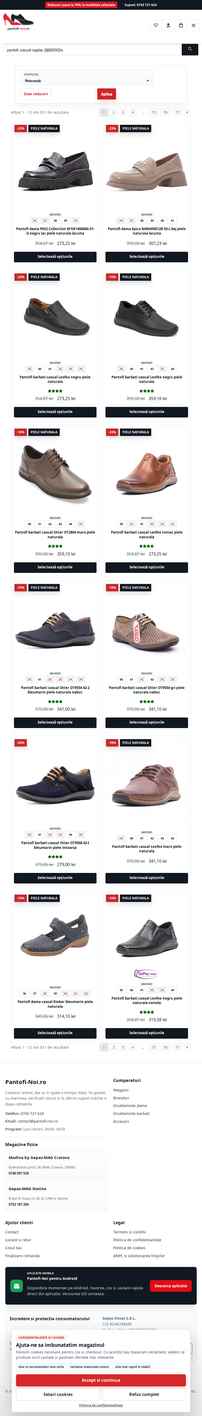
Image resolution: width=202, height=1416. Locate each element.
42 (152, 369)
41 (172, 220)
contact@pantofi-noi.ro (37, 1121)
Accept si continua (101, 1380)
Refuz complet (144, 1394)
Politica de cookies (129, 1247)
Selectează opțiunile (55, 256)
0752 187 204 (19, 1204)
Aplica (106, 94)
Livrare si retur (18, 1239)
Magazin (121, 1089)
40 (162, 220)
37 (34, 993)
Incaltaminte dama (130, 1105)
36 (24, 993)
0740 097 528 (19, 1173)
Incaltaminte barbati (131, 1113)
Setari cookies (58, 1394)
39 (65, 220)
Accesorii (121, 1121)
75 (154, 112)
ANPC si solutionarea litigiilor (139, 1255)
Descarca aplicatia (171, 1285)
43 (60, 524)
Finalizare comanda (22, 1255)
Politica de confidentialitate (137, 1239)
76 (165, 112)
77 (177, 112)
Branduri (121, 1097)
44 (172, 369)
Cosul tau (13, 1247)
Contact (12, 1231)
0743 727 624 (32, 1113)
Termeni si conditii (129, 1231)
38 (55, 220)
